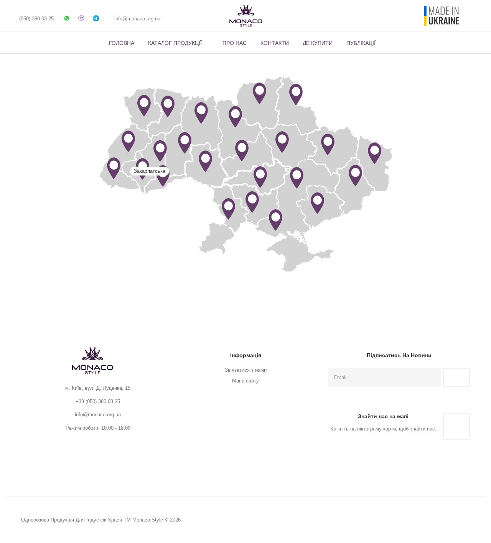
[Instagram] (192, 18)
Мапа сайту (245, 381)
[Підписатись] (456, 377)
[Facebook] (178, 18)
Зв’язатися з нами (246, 370)
